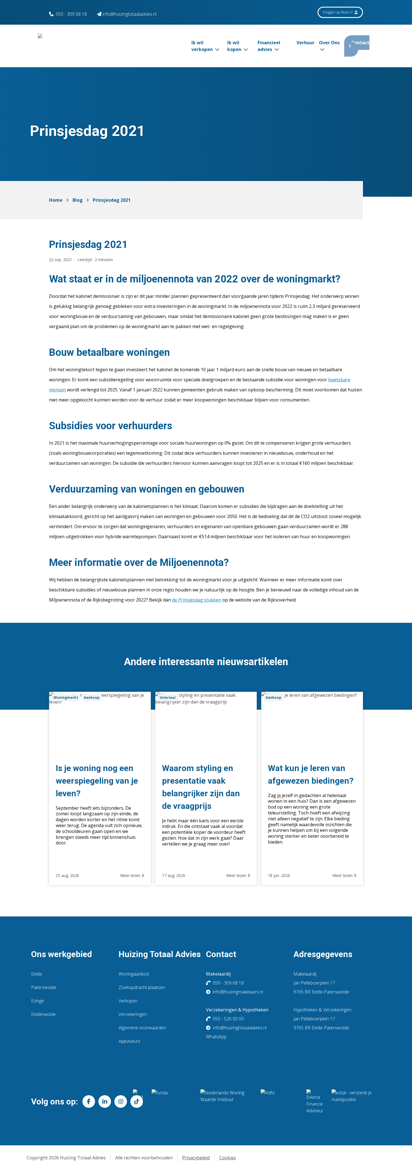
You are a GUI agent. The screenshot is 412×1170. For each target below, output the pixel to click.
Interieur (168, 697)
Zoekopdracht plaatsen (142, 987)
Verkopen (128, 1001)
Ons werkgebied (61, 954)
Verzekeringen (133, 1014)
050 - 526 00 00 (228, 1019)
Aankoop (91, 697)
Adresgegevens (322, 954)
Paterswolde (43, 987)
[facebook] (88, 1101)
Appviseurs (129, 1041)
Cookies (227, 1158)
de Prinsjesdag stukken (196, 600)
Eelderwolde (43, 1014)
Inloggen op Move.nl (338, 12)
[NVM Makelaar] (138, 1101)
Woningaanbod (134, 974)
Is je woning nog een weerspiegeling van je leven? (97, 780)
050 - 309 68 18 (71, 14)
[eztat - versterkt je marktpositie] (352, 1101)
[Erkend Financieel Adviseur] (314, 1101)
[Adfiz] (279, 1101)
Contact (360, 43)
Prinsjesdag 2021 (112, 200)
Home (56, 200)
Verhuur (305, 43)
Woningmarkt (66, 697)
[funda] (171, 1101)
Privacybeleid (196, 1158)
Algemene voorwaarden (142, 1028)
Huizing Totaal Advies (160, 954)
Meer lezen (131, 875)
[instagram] (120, 1101)
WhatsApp (216, 1037)
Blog (78, 200)
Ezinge (37, 1001)
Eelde (36, 974)
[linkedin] (104, 1101)
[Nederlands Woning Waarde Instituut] (226, 1101)
